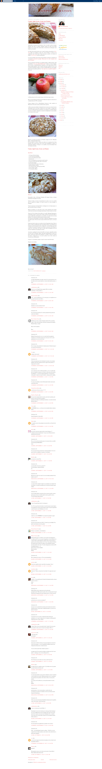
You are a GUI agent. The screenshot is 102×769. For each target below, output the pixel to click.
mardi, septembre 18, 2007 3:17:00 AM (41, 532)
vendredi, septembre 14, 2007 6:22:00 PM (42, 426)
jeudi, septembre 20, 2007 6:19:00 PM (41, 611)
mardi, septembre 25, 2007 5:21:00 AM (41, 718)
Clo (32, 352)
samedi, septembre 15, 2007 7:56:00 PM (41, 470)
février (62, 116)
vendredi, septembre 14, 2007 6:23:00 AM (42, 292)
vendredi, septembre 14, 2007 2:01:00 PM (42, 385)
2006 (61, 120)
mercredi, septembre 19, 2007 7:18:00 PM (42, 601)
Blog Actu (61, 38)
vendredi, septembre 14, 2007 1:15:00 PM (42, 376)
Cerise (32, 406)
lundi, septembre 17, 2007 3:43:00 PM (41, 517)
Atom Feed (61, 40)
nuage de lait (33, 632)
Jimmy (32, 421)
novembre (63, 86)
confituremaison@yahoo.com (64, 74)
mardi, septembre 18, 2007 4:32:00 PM (41, 566)
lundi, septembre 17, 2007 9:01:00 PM (41, 525)
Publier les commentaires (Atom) (40, 762)
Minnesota (61, 65)
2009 (61, 79)
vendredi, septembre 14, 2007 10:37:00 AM (42, 356)
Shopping (60, 66)
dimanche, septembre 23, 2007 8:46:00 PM (42, 694)
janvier (62, 117)
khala (32, 429)
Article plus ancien (53, 759)
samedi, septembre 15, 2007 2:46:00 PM (41, 445)
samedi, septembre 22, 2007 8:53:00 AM (41, 637)
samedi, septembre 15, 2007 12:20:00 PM (41, 436)
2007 (61, 83)
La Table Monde (62, 35)
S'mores (62, 100)
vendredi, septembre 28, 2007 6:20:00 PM (42, 725)
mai (62, 110)
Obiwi (60, 34)
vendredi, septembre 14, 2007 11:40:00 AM (42, 365)
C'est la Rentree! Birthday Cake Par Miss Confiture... (67, 102)
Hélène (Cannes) (34, 535)
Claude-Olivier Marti (35, 388)
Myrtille (32, 457)
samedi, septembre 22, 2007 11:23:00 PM (41, 669)
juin (62, 108)
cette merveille (34, 55)
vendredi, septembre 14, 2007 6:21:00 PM (42, 418)
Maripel (32, 746)
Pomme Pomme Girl (35, 529)
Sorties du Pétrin (62, 57)
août (62, 105)
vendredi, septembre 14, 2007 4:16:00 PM (42, 403)
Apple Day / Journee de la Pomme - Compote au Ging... (67, 92)
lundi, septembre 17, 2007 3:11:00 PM (41, 510)
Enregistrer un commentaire (33, 757)
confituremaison (34, 287)
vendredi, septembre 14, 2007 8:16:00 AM (42, 307)
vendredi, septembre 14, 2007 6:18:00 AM (42, 284)
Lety (32, 577)
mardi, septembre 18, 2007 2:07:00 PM (41, 559)
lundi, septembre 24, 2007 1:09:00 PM (41, 703)
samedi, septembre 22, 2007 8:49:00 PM (41, 654)
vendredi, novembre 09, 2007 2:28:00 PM (42, 743)
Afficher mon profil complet (65, 28)
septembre (63, 90)
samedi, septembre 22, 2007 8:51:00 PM (41, 661)
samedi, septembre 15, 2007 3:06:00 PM (41, 454)
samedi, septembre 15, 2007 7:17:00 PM (41, 460)
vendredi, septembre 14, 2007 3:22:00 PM (42, 391)
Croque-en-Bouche (62, 37)
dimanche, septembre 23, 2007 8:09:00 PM (42, 685)
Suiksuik (33, 664)
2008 (61, 81)
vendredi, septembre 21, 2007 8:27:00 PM (42, 629)
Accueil (42, 759)
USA (59, 68)
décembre (63, 84)
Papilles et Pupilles (34, 395)
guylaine (33, 562)
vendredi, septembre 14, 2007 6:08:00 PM (42, 411)
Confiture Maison (55, 10)
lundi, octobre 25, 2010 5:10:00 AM (40, 754)
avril (62, 112)
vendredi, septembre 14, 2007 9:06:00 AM (42, 331)
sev (31, 738)
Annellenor (33, 569)
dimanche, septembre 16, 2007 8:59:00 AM (42, 478)
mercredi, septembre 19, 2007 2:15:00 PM (42, 585)
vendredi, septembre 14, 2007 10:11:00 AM (42, 349)
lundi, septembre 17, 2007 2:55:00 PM (41, 498)
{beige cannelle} (34, 295)
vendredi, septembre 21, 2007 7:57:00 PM (42, 621)
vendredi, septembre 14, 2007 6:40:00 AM (42, 300)
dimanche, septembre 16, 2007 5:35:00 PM (42, 488)
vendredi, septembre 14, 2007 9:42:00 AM (42, 341)
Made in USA (61, 56)
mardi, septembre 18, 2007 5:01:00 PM (41, 574)
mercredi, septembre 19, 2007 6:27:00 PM (42, 595)
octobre (62, 88)
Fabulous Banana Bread (65, 95)
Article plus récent (31, 759)
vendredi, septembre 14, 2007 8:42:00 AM (42, 315)
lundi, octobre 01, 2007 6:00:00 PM (40, 735)
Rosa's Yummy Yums (35, 319)
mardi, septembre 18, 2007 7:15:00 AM (41, 552)
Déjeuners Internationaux (63, 59)
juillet (62, 107)
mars (62, 114)
